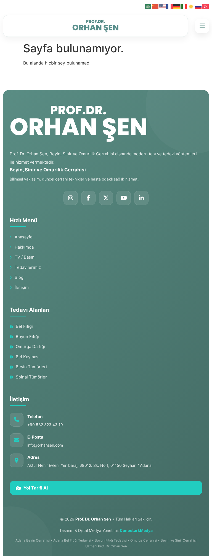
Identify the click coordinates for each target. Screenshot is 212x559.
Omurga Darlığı (30, 346)
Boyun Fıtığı (27, 336)
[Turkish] (205, 6)
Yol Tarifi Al (35, 488)
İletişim (22, 287)
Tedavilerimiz (28, 267)
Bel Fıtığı (24, 326)
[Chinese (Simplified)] (155, 6)
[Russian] (198, 6)
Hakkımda (24, 247)
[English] (162, 6)
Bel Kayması (27, 356)
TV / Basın (25, 257)
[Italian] (184, 6)
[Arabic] (148, 6)
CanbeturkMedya (136, 530)
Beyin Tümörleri (31, 366)
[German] (177, 6)
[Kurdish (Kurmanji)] (191, 6)
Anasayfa (23, 236)
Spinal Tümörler (31, 377)
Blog (19, 277)
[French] (169, 6)
